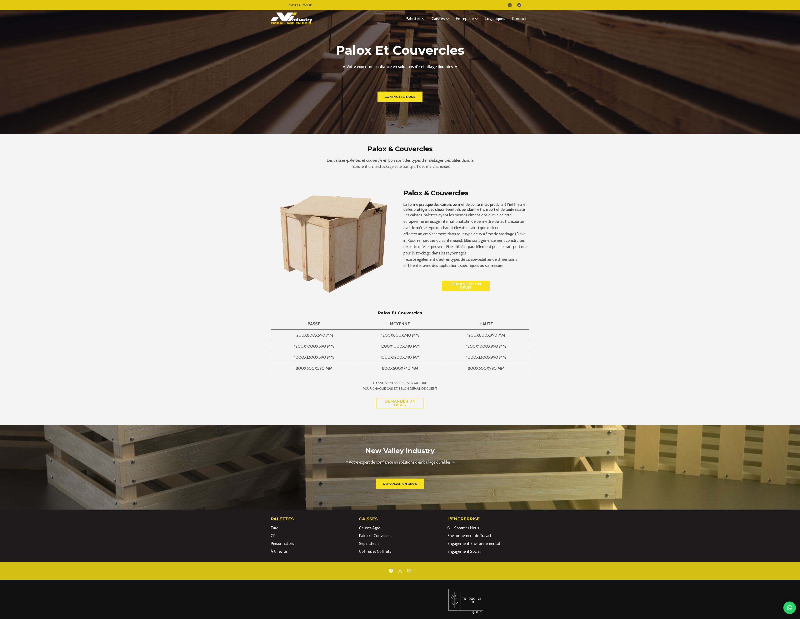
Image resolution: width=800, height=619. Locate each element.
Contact (519, 18)
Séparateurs (369, 543)
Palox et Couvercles (375, 535)
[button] (789, 608)
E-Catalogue (300, 5)
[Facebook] (519, 5)
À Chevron (279, 551)
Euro (275, 528)
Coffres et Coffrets (375, 551)
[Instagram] (409, 571)
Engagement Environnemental (473, 543)
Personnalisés (282, 543)
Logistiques (495, 18)
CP (273, 535)
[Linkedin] (510, 5)
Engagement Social (463, 551)
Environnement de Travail (469, 535)
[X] (400, 571)
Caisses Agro (369, 528)
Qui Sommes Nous (463, 528)
